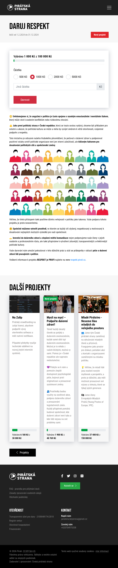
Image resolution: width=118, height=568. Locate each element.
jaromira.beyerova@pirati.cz (74, 519)
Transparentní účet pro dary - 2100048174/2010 (31, 516)
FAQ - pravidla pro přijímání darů (24, 489)
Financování (15, 529)
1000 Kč (40, 76)
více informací (102, 551)
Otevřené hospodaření (19, 525)
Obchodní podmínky (18, 497)
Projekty (24, 452)
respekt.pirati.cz (78, 259)
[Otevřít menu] (109, 7)
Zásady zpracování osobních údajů (25, 493)
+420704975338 (68, 527)
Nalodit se (69, 485)
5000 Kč (76, 76)
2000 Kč (58, 76)
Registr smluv (15, 520)
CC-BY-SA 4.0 (29, 551)
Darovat (25, 100)
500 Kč (23, 76)
